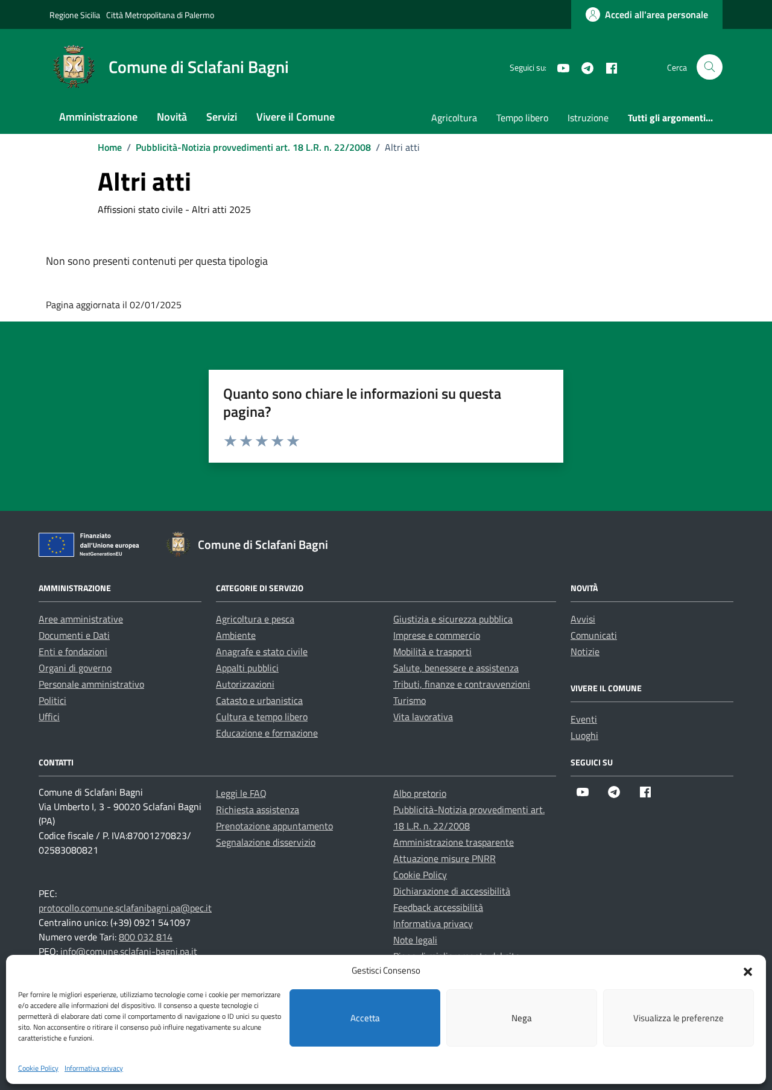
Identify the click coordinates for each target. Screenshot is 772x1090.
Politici (52, 700)
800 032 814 (145, 937)
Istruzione (588, 117)
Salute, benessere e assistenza (456, 668)
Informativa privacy (94, 1068)
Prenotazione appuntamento (274, 826)
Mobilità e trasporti (432, 651)
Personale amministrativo (91, 684)
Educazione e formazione (267, 733)
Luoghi (584, 735)
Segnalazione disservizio (265, 842)
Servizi (221, 117)
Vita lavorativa (423, 716)
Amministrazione (98, 117)
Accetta (365, 1018)
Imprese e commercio (436, 635)
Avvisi (583, 619)
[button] (748, 971)
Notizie (585, 651)
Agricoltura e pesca (255, 619)
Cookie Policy (38, 1068)
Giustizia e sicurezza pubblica (453, 619)
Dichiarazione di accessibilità (451, 891)
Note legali (415, 940)
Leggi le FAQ (241, 793)
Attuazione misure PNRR (444, 858)
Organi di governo (75, 668)
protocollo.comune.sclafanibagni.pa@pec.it (125, 908)
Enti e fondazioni (73, 651)
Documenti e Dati (74, 635)
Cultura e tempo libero (262, 716)
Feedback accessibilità (438, 907)
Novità (172, 117)
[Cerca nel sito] (710, 67)
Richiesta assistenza (257, 809)
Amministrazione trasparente (453, 842)
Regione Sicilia (74, 14)
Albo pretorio (419, 793)
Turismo (409, 700)
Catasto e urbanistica (259, 700)
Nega (521, 1018)
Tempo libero (522, 117)
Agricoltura (454, 117)
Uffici (49, 716)
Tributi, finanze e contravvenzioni (461, 684)
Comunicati (594, 635)
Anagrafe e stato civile (262, 651)
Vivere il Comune (295, 117)
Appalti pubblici (247, 668)
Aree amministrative (81, 619)
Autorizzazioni (245, 684)
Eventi (584, 719)
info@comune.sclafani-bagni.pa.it (128, 951)
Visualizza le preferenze (678, 1018)
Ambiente (236, 635)
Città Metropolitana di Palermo (160, 14)
